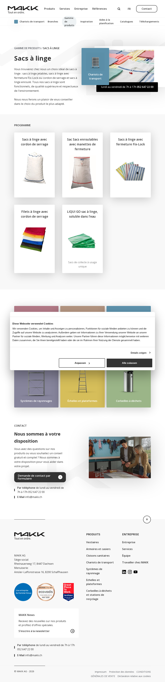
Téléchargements (149, 21)
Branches (53, 21)
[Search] (119, 9)
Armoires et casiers (98, 549)
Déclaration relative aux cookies (134, 676)
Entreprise (81, 8)
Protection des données (121, 671)
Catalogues (126, 21)
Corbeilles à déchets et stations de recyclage (99, 595)
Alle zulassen (129, 363)
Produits (49, 8)
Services (64, 8)
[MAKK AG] (23, 8)
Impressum (101, 671)
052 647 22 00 (145, 87)
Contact (147, 8)
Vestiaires (92, 542)
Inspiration (86, 21)
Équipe (126, 555)
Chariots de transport (100, 562)
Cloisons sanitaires (98, 555)
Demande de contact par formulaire (34, 477)
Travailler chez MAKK (135, 562)
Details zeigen (138, 352)
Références (99, 8)
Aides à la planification (106, 21)
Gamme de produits (69, 21)
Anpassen (80, 363)
